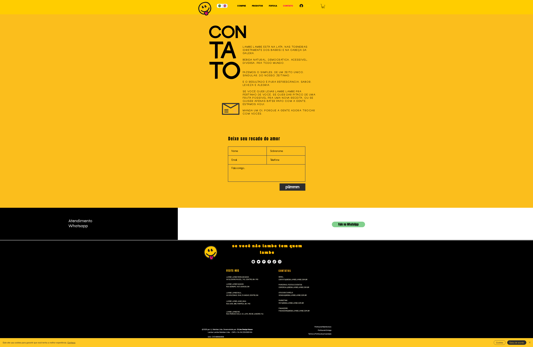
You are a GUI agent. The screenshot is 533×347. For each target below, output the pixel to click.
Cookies (499, 342)
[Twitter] (258, 261)
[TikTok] (274, 261)
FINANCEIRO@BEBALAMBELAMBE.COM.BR (294, 311)
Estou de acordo (517, 342)
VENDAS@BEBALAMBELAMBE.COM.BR (293, 295)
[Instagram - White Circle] (279, 261)
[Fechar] (529, 342)
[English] (225, 6)
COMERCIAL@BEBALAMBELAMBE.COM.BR (294, 287)
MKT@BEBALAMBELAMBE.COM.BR (291, 303)
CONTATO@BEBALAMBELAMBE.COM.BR (293, 279)
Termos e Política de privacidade (319, 334)
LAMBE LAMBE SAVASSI (235, 284)
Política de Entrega (324, 330)
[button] (323, 6)
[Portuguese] (219, 6)
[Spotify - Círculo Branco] (253, 261)
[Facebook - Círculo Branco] (269, 261)
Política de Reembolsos (323, 327)
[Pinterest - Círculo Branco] (264, 261)
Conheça (71, 342)
